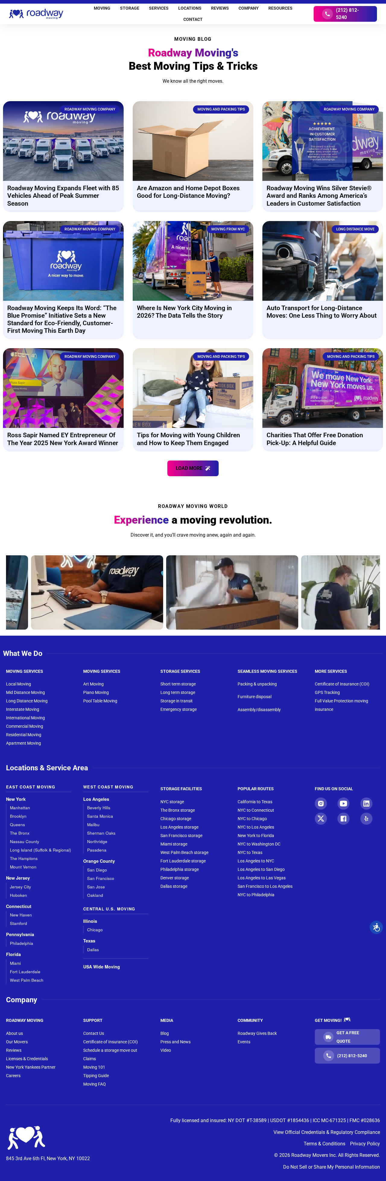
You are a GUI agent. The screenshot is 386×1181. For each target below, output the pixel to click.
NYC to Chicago (252, 818)
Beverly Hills (98, 807)
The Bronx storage (177, 810)
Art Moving (93, 684)
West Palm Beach (26, 980)
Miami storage (173, 844)
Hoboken (18, 895)
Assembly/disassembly (259, 709)
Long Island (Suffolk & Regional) (40, 850)
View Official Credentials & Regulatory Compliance (327, 1132)
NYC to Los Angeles (256, 827)
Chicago (95, 929)
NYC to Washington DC (259, 844)
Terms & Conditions (324, 1144)
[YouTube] (343, 803)
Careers (13, 1075)
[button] (193, 468)
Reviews (13, 1050)
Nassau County (24, 841)
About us (14, 1033)
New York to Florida (256, 835)
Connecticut (18, 906)
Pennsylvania (20, 934)
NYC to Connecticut (256, 810)
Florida (13, 954)
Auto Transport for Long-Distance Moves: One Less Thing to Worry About (322, 311)
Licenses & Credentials (27, 1058)
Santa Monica (100, 816)
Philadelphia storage (179, 869)
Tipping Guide (96, 1075)
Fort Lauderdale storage (183, 860)
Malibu (93, 824)
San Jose (96, 887)
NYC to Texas (250, 852)
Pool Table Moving (100, 700)
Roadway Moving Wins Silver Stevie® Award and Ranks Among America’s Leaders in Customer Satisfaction (319, 196)
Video (165, 1050)
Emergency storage (178, 709)
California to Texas (255, 801)
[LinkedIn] (366, 803)
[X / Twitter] (321, 819)
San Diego (97, 870)
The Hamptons (24, 858)
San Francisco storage (181, 835)
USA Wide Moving (101, 967)
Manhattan (20, 807)
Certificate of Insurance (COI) (342, 684)
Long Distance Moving (27, 700)
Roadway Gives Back (257, 1033)
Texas (89, 941)
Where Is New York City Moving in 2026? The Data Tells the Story (184, 311)
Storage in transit (176, 700)
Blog (164, 1033)
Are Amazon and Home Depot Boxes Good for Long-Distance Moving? (188, 192)
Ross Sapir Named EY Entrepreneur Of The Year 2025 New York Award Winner (62, 439)
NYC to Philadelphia (256, 894)
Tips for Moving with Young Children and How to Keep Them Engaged (188, 439)
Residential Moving (23, 734)
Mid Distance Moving (25, 692)
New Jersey (18, 878)
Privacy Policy (365, 1144)
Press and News (175, 1041)
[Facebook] (343, 819)
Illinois (90, 921)
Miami (15, 963)
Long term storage (177, 692)
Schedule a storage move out (110, 1050)
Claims (89, 1058)
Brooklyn (18, 816)
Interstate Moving (22, 709)
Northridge (97, 841)
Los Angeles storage (179, 827)
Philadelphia (21, 943)
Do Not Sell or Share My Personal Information (331, 1167)
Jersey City (20, 887)
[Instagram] (321, 803)
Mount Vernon (23, 867)
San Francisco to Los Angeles (265, 886)
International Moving (25, 717)
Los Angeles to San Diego (261, 869)
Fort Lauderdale (25, 971)
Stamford (18, 923)
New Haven (21, 915)
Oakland (95, 895)
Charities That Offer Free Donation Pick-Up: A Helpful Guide (315, 439)
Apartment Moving (23, 743)
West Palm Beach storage (184, 852)
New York (16, 799)
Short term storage (178, 684)
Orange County (99, 861)
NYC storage (172, 801)
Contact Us (93, 1033)
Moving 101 (94, 1067)
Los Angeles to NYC (256, 860)
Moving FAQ (94, 1084)
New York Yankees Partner (30, 1067)
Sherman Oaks (101, 833)
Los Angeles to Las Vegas (262, 877)
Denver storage (174, 877)
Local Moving (18, 684)
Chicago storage (175, 818)
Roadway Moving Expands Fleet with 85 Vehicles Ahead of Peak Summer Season (63, 196)
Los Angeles (96, 799)
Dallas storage (173, 886)
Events (244, 1041)
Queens (17, 824)
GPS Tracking (327, 692)
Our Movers (17, 1041)
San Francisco (100, 878)
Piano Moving (96, 692)
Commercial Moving (24, 726)
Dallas (93, 949)
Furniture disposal (254, 696)
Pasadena (96, 850)
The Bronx (20, 833)
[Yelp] (366, 819)
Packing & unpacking (257, 684)
